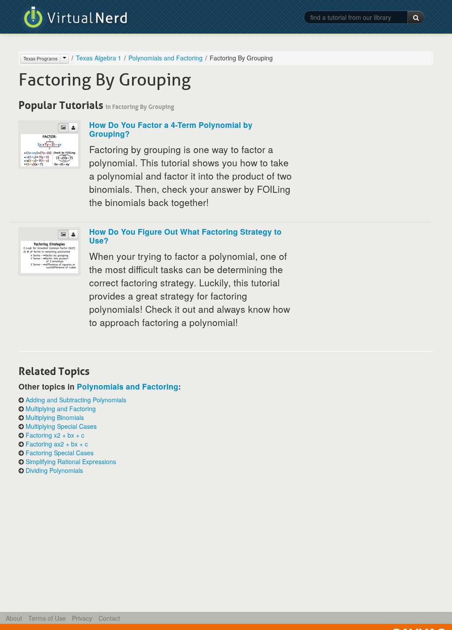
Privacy (82, 618)
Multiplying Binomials (55, 417)
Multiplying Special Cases (61, 426)
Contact (109, 618)
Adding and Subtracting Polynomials (76, 399)
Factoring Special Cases (60, 452)
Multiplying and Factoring (61, 408)
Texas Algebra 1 (98, 57)
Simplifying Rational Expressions (71, 461)
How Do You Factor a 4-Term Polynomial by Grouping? (170, 129)
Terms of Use (47, 618)
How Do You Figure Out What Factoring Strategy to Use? (185, 236)
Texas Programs (40, 58)
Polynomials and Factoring (165, 57)
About (14, 618)
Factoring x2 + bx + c (55, 435)
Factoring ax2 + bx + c (57, 443)
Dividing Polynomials (54, 470)
